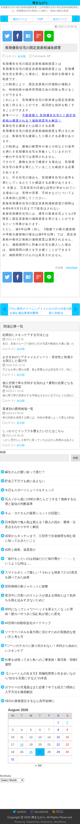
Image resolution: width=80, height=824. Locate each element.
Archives (5, 775)
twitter (21, 812)
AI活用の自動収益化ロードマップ (28, 623)
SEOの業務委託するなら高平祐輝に (30, 701)
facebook (40, 812)
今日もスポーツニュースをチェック (29, 490)
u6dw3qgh (72, 267)
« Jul (38, 765)
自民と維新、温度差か (20, 549)
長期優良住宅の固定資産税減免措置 (33, 48)
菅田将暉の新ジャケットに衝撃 (26, 586)
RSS (59, 812)
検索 (3, 452)
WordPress (60, 822)
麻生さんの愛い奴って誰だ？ (25, 472)
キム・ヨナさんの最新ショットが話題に (32, 513)
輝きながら (38, 817)
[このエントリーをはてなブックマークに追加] (28, 36)
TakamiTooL (33, 822)
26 (31, 752)
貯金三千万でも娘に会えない (25, 481)
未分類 (22, 56)
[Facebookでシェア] (17, 36)
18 (21, 744)
